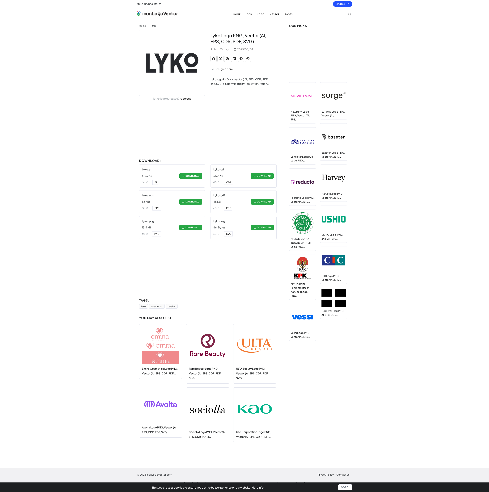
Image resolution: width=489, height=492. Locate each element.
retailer (172, 306)
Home (142, 25)
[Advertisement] (208, 130)
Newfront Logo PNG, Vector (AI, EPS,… (300, 115)
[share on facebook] (213, 59)
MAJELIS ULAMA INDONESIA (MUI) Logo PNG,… (301, 242)
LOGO (261, 14)
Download (192, 176)
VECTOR (275, 14)
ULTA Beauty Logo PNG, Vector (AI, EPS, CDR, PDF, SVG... (252, 373)
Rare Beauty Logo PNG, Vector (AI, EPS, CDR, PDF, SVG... (205, 373)
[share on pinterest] (227, 59)
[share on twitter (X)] (220, 59)
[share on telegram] (241, 59)
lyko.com (227, 69)
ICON (249, 14)
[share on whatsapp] (248, 59)
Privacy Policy (326, 474)
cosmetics (157, 306)
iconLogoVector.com (159, 474)
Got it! (345, 487)
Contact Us (343, 474)
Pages (289, 14)
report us (185, 98)
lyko (143, 306)
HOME (236, 14)
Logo (227, 49)
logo (153, 25)
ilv (215, 49)
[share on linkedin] (234, 59)
